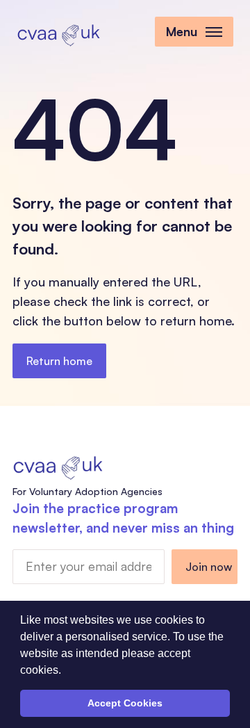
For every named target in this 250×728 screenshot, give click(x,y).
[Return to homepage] (58, 33)
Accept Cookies (125, 703)
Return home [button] (59, 361)
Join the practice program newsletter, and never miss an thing (123, 518)
